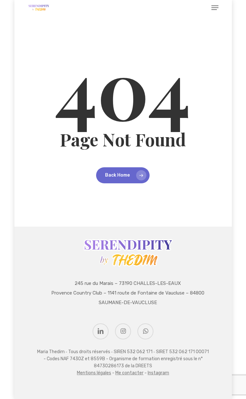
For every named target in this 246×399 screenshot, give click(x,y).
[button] (214, 7)
